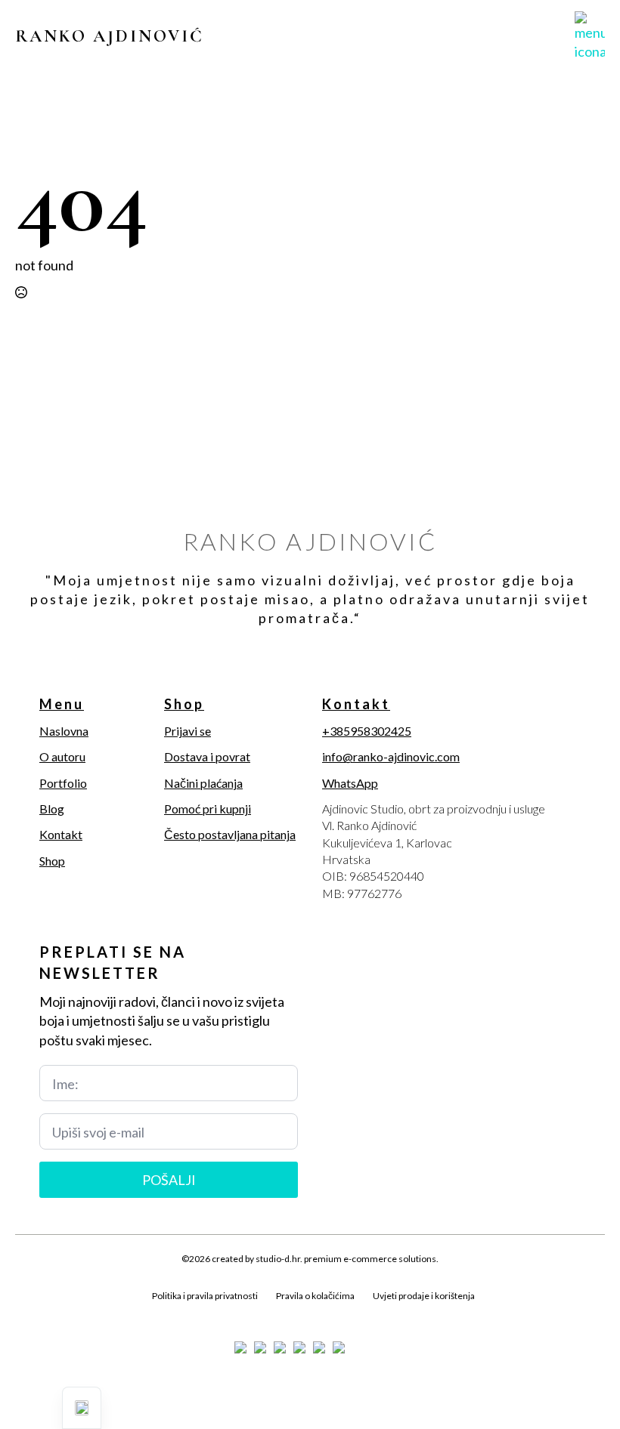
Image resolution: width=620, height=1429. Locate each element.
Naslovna (63, 731)
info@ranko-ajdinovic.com (391, 756)
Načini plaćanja (203, 783)
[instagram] (77, 1312)
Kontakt (60, 834)
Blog (51, 808)
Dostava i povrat (207, 756)
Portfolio (63, 783)
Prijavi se (187, 731)
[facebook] (25, 1312)
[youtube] (128, 1312)
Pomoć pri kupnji (207, 808)
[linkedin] (102, 1312)
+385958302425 (366, 731)
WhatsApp (350, 783)
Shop (52, 860)
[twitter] (51, 1312)
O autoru (62, 756)
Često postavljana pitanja (230, 834)
